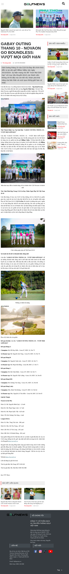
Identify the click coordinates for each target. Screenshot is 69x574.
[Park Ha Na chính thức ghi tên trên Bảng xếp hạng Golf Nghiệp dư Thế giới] (34, 494)
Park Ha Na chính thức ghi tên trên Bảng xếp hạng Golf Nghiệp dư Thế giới (34, 502)
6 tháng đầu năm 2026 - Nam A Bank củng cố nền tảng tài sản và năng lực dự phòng (62, 144)
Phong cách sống (61, 147)
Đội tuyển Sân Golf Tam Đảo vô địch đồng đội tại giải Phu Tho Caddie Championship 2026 (51, 31)
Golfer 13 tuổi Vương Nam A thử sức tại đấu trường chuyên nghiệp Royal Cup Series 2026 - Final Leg (58, 63)
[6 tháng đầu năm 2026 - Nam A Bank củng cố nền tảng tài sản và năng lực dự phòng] (52, 144)
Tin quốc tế (50, 110)
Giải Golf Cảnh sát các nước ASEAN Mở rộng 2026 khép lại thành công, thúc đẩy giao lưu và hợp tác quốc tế (62, 134)
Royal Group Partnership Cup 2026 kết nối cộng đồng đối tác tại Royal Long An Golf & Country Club (62, 123)
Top (58, 570)
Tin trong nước (4, 34)
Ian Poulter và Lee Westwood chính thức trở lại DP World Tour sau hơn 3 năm (58, 107)
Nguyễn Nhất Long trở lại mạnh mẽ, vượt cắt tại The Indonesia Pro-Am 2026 (16, 31)
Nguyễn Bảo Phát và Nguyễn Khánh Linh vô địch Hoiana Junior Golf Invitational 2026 (11, 502)
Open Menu (2, 4)
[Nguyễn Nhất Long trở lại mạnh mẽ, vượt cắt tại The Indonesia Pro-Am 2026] (17, 19)
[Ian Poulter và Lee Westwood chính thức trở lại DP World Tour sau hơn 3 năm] (58, 98)
